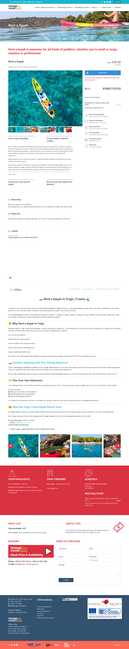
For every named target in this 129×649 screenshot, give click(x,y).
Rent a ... (95, 7)
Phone (61, 557)
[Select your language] (11, 277)
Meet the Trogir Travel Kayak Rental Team (37, 407)
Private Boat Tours (64, 7)
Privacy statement (87, 289)
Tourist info (106, 7)
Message (62, 565)
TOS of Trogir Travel (74, 289)
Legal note (40, 615)
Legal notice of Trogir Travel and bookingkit (107, 289)
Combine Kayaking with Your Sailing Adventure (40, 362)
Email (91, 549)
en (116, 2)
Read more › (12, 174)
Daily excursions (47, 7)
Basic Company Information (45, 618)
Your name (63, 549)
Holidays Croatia (82, 7)
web (117, 645)
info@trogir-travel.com (22, 423)
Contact (117, 7)
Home (37, 7)
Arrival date (93, 557)
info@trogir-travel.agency (34, 2)
